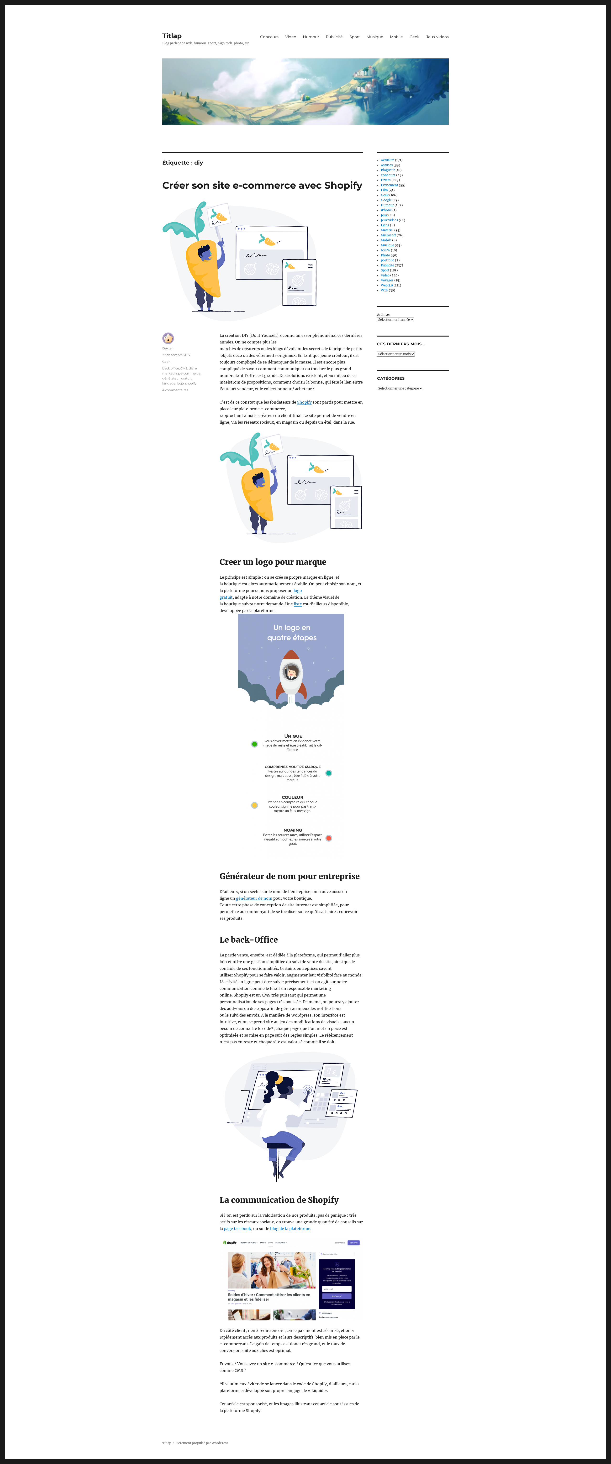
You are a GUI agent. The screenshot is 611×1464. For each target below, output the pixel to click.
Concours (269, 37)
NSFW (385, 250)
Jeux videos (437, 37)
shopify (190, 383)
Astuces (387, 165)
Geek (415, 37)
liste (298, 604)
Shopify (304, 402)
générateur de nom (254, 898)
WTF (384, 290)
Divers (386, 180)
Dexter (167, 348)
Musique (375, 37)
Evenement (389, 185)
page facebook (237, 1228)
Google (386, 200)
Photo (385, 255)
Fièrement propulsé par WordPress (201, 1443)
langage (168, 383)
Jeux (384, 215)
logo (180, 383)
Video (290, 37)
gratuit (186, 378)
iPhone (386, 210)
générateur (171, 378)
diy (191, 368)
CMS (183, 368)
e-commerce (190, 373)
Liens (385, 225)
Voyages (387, 280)
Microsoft (388, 235)
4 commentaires (175, 390)
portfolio (387, 260)
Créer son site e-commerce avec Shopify (262, 185)
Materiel (387, 230)
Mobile (396, 37)
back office (170, 368)
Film (384, 190)
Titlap (172, 36)
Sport (354, 37)
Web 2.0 (387, 285)
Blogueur (388, 170)
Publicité (334, 37)
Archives (383, 315)
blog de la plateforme (290, 1228)
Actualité (387, 160)
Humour (311, 37)
